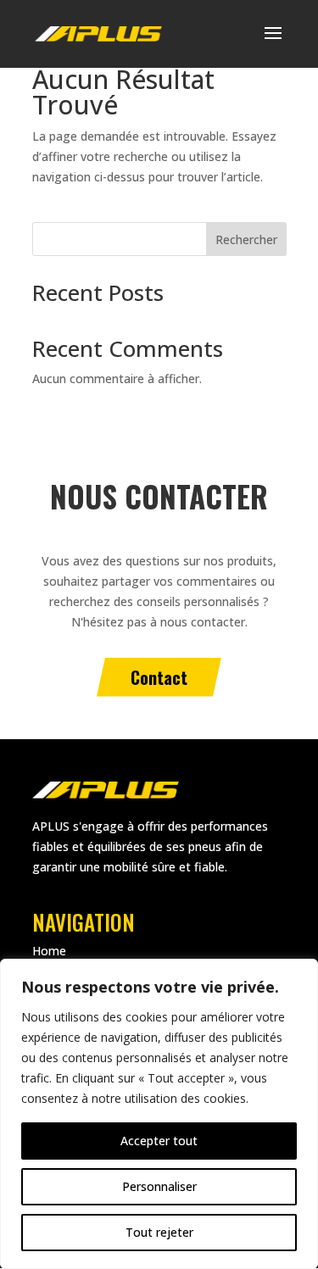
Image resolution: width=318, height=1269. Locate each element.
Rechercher (246, 239)
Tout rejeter (159, 1232)
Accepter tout (159, 1141)
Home (49, 951)
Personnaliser (159, 1186)
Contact (159, 677)
